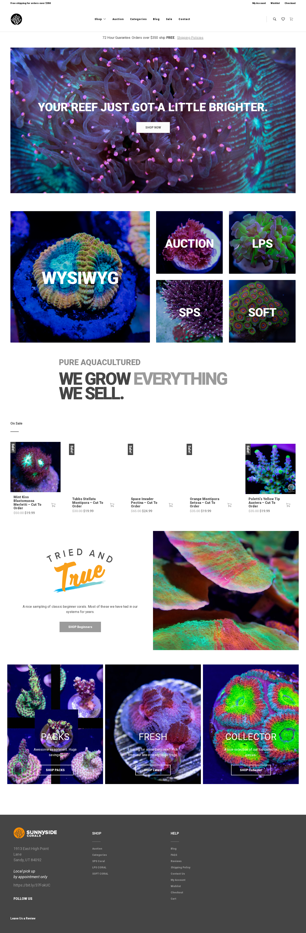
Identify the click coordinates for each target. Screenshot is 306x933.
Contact (184, 19)
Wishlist (275, 3)
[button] (53, 505)
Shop (99, 19)
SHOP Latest (153, 770)
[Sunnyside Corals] (16, 19)
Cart (173, 898)
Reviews (176, 861)
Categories (138, 19)
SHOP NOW (153, 127)
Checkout (290, 3)
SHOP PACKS (55, 770)
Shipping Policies (190, 38)
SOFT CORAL (100, 873)
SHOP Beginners (80, 627)
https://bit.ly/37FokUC (32, 885)
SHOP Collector (251, 770)
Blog (156, 19)
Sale (169, 19)
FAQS (174, 855)
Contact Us (178, 873)
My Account (259, 3)
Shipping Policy (180, 867)
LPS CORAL (99, 867)
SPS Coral (98, 861)
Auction (118, 19)
